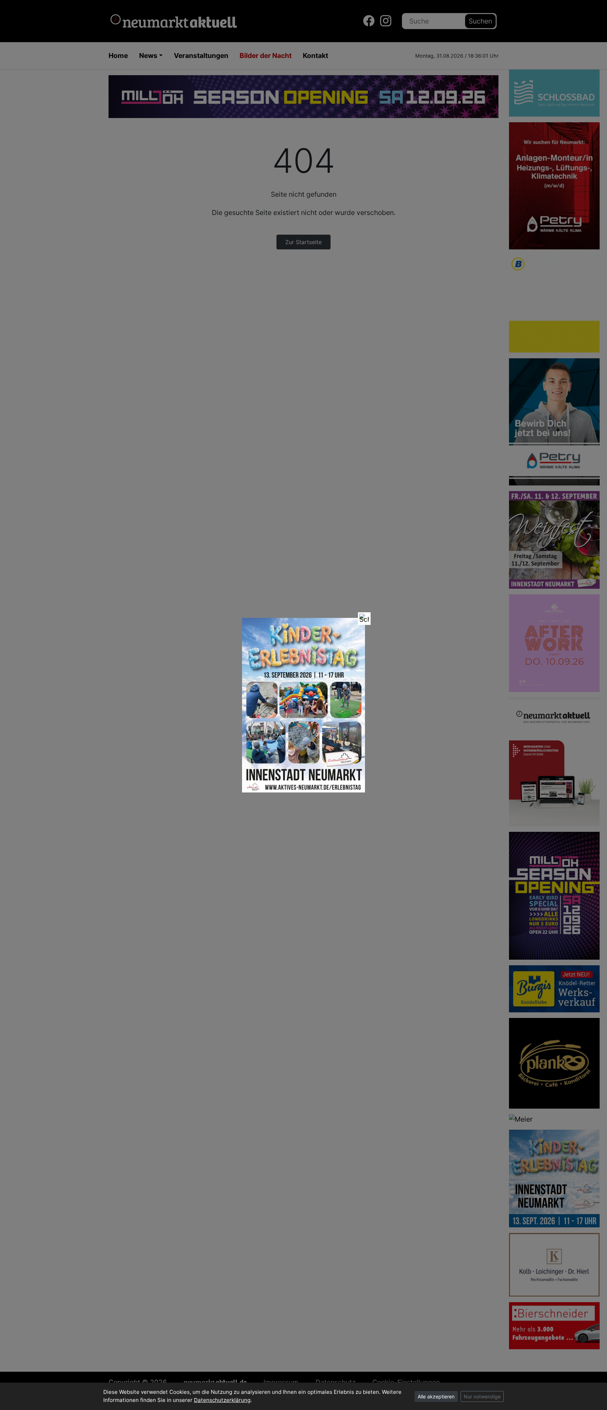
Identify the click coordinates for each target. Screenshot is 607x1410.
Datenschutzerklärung (222, 1400)
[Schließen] (364, 618)
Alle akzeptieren (436, 1396)
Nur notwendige (482, 1396)
